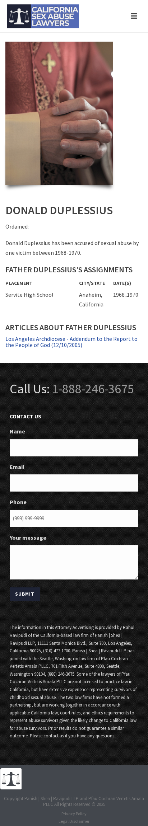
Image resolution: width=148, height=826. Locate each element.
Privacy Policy (74, 813)
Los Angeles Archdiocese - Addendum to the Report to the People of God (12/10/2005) (71, 341)
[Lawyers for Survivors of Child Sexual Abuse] (11, 778)
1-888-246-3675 (93, 389)
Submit (24, 594)
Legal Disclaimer (74, 821)
